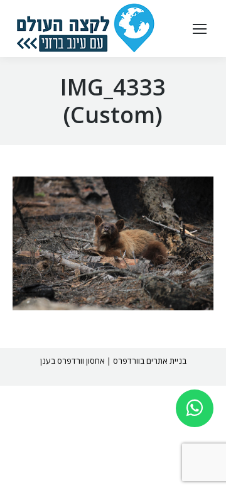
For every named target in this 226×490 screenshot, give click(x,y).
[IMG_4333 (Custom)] (113, 243)
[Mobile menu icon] (199, 28)
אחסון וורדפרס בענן (72, 360)
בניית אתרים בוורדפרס (149, 360)
